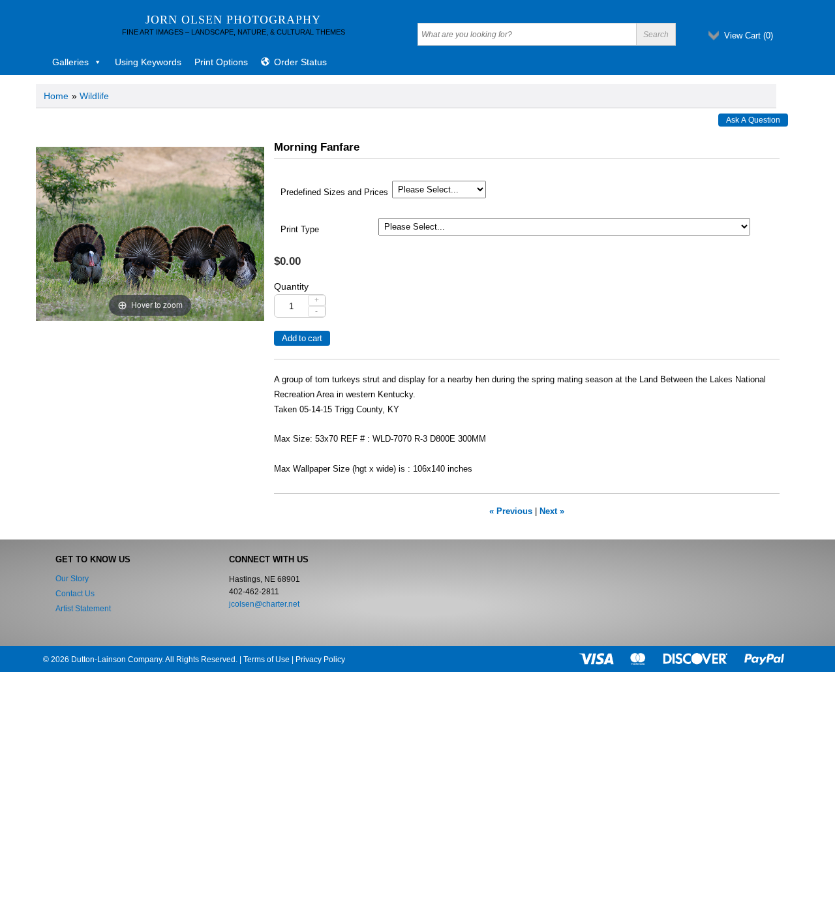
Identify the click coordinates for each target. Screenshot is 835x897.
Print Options (221, 62)
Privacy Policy (320, 659)
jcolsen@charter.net (264, 604)
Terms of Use (266, 659)
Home (56, 96)
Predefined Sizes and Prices (334, 192)
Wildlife (94, 96)
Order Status (300, 62)
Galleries (70, 62)
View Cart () (748, 35)
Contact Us (75, 593)
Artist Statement (83, 608)
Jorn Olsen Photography (233, 19)
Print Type (300, 229)
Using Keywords (148, 62)
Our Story (72, 578)
